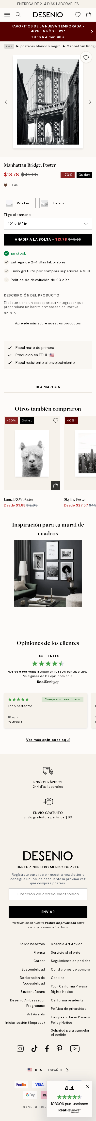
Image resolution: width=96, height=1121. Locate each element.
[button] (69, 1099)
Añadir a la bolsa (48, 239)
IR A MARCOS (48, 387)
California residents (67, 1000)
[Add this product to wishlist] (86, 57)
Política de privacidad (60, 923)
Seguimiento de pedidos (71, 961)
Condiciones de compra (70, 969)
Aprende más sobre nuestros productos (48, 323)
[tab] (16, 155)
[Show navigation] (7, 15)
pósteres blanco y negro (40, 46)
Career (39, 961)
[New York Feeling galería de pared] (48, 573)
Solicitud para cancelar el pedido (70, 1032)
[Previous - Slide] (6, 102)
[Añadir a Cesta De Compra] (55, 485)
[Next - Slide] (90, 102)
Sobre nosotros (32, 944)
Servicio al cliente (65, 952)
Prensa (39, 952)
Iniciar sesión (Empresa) (25, 1023)
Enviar (48, 912)
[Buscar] (18, 15)
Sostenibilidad (33, 969)
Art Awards (36, 1014)
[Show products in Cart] (88, 15)
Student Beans (33, 992)
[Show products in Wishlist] (77, 15)
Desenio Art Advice (66, 944)
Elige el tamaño (17, 214)
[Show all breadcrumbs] (9, 46)
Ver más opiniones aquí (48, 740)
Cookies (57, 978)
